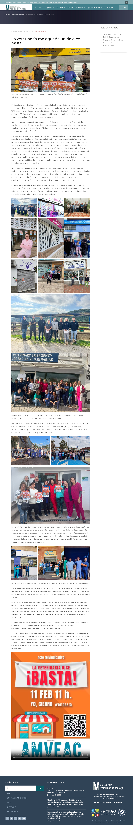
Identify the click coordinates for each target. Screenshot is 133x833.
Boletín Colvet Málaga (111, 37)
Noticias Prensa (109, 46)
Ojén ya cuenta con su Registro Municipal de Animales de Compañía (65, 791)
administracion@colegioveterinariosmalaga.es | (63, 2)
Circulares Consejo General (112, 43)
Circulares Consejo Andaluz (113, 40)
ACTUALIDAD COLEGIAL (41, 32)
